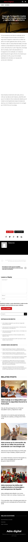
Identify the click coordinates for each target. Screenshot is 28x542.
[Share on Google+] (13, 237)
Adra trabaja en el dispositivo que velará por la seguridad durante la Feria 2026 (14, 402)
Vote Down (20, 231)
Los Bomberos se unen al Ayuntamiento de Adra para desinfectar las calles (15, 261)
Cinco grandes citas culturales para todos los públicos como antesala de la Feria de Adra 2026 (13, 502)
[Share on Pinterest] (17, 237)
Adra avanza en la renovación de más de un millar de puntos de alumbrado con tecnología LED (13, 444)
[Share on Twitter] (9, 237)
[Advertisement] (14, 78)
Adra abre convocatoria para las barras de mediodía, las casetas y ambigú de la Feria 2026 (13, 416)
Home (2, 5)
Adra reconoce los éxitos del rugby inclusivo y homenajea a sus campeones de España (12, 487)
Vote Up (11, 231)
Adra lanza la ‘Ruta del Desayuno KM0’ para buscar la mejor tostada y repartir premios (13, 451)
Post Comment (6, 308)
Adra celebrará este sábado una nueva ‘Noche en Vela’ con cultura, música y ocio (13, 494)
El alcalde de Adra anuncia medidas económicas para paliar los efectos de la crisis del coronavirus (12, 268)
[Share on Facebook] (6, 237)
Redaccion (11, 243)
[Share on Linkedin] (21, 237)
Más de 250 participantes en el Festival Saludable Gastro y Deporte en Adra (12, 408)
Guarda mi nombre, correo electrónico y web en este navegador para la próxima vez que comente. (14, 304)
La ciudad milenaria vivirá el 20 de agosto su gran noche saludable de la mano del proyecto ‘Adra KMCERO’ (13, 459)
